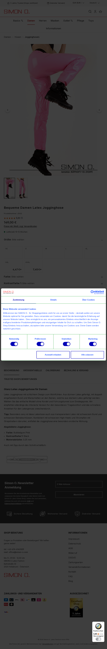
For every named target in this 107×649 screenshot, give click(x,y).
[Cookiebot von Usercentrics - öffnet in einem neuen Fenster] (92, 292)
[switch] (40, 344)
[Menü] (102, 623)
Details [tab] (53, 300)
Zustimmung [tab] (18, 300)
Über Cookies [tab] (88, 300)
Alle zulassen (87, 355)
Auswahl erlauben (53, 355)
